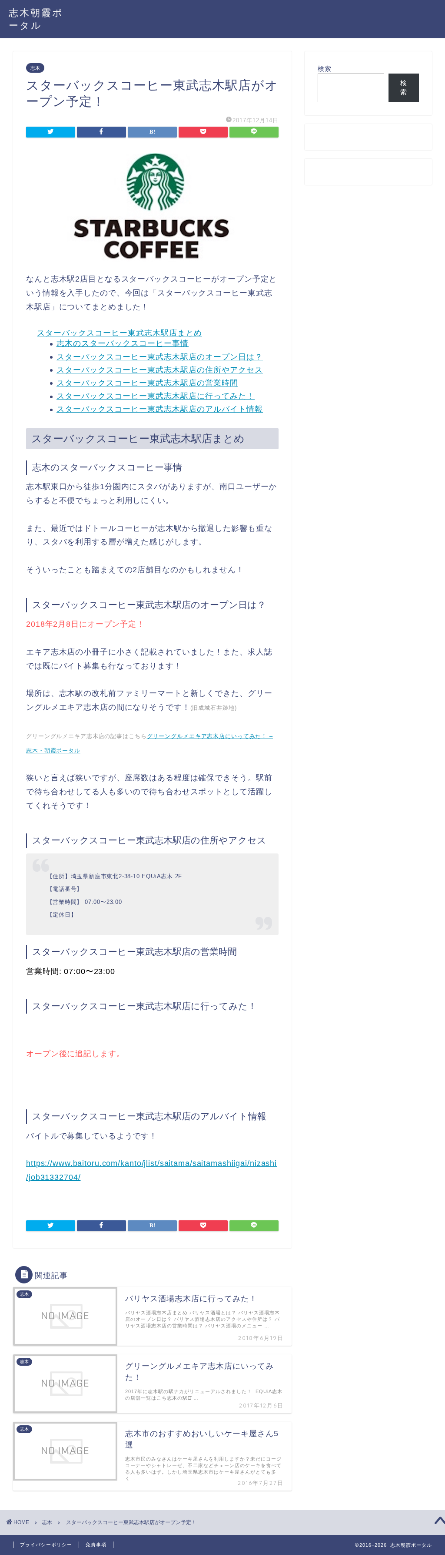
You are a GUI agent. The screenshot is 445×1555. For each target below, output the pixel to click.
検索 (325, 68)
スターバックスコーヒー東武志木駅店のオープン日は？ (159, 357)
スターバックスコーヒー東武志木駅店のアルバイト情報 (159, 409)
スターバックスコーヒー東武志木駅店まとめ (119, 333)
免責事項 (96, 1544)
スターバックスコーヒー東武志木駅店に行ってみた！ (155, 396)
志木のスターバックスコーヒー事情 (122, 343)
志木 (35, 68)
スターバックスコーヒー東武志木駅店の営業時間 (147, 383)
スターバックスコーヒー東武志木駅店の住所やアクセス (159, 370)
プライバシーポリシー (46, 1544)
